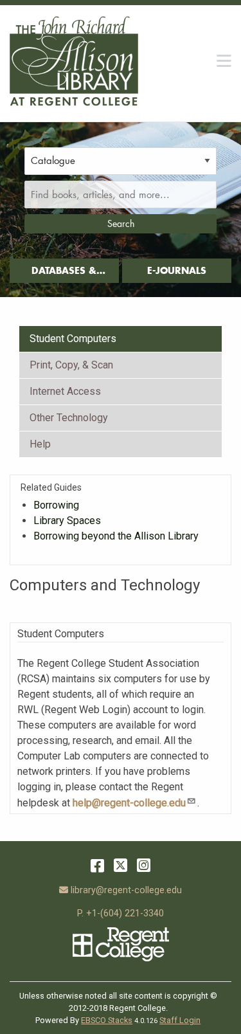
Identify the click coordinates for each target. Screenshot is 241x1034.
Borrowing (56, 505)
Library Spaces (67, 520)
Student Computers (73, 338)
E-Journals (176, 270)
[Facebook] (97, 866)
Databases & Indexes (63, 273)
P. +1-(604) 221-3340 (120, 913)
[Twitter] (120, 866)
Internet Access (65, 391)
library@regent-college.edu (126, 890)
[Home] (74, 61)
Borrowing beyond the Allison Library (116, 536)
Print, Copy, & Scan (71, 365)
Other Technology (69, 418)
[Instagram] (143, 866)
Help (40, 444)
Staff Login (180, 1020)
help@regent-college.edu (129, 803)
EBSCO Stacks (106, 1020)
